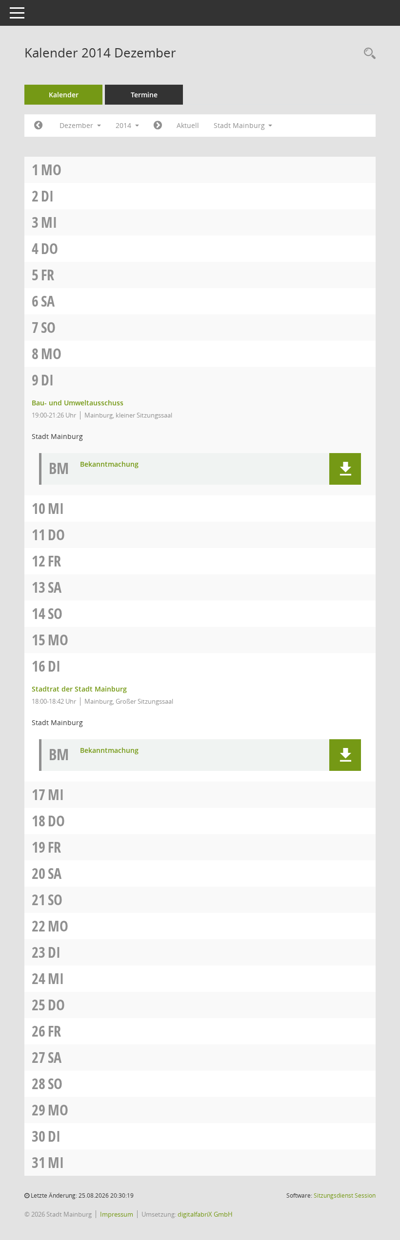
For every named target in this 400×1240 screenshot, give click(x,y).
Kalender (64, 94)
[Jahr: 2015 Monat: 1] (157, 125)
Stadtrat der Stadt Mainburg (79, 688)
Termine (144, 94)
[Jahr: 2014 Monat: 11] (38, 125)
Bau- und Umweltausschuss (77, 402)
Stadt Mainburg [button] (240, 125)
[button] (345, 469)
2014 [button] (124, 125)
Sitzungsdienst (345, 1195)
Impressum (116, 1214)
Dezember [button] (77, 125)
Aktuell (188, 125)
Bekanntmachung (109, 464)
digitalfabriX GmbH (205, 1214)
